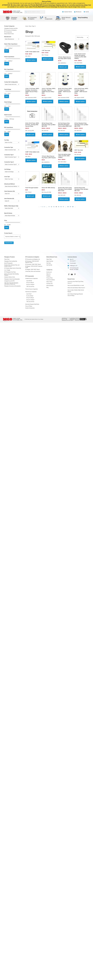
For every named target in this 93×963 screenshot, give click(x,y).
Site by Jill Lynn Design (39, 319)
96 (68, 206)
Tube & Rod (6, 259)
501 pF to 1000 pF (30, 284)
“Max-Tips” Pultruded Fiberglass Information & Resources (11, 283)
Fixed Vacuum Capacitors (30, 291)
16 (61, 206)
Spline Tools (49, 259)
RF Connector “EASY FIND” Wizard (33, 264)
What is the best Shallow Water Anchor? (76, 287)
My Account (49, 272)
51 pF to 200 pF (29, 295)
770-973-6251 (73, 263)
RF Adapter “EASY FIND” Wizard (32, 269)
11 (49, 206)
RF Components (8, 32)
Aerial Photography (8, 263)
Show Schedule (49, 285)
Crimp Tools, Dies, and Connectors (32, 271)
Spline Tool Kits (49, 261)
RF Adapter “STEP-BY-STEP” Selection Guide (33, 267)
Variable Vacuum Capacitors (31, 278)
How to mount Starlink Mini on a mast (76, 285)
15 (58, 206)
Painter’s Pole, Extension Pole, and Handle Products (11, 266)
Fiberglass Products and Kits (11, 28)
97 (70, 206)
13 (53, 206)
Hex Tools (48, 263)
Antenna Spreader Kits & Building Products (11, 275)
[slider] (5, 46)
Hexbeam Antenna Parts (9, 277)
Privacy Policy (49, 277)
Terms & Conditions (50, 279)
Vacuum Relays (28, 306)
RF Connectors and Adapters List (32, 259)
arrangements (80, 3)
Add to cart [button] (64, 67)
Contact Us (49, 269)
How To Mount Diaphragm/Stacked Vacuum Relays (75, 295)
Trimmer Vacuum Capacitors (31, 289)
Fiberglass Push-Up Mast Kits (10, 261)
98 (72, 206)
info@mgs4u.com (73, 265)
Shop (30, 26)
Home (26, 26)
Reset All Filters (9, 242)
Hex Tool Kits (49, 265)
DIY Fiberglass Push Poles (10, 272)
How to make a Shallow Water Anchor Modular (76, 291)
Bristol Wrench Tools (9, 33)
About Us (48, 274)
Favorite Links (49, 283)
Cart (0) (87, 11)
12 (51, 206)
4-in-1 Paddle (7, 270)
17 (63, 206)
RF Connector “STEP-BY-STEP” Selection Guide (32, 262)
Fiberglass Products (9, 257)
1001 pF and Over (30, 286)
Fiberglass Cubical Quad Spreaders (12, 279)
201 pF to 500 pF (30, 282)
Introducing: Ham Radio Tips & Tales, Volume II (76, 282)
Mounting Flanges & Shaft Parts (32, 304)
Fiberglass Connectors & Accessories (12, 286)
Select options (32, 60)
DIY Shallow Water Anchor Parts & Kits (12, 268)
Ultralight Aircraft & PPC (9, 281)
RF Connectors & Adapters (10, 30)
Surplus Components (29, 308)
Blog (47, 287)
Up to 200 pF (29, 280)
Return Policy (49, 281)
